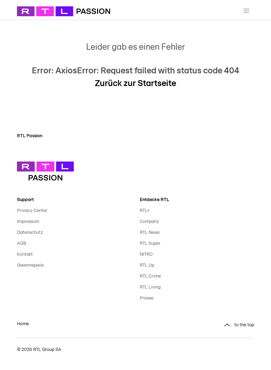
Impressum (28, 221)
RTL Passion (29, 136)
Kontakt (25, 254)
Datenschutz (30, 232)
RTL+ (145, 210)
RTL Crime (150, 276)
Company (149, 221)
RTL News (149, 232)
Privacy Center (32, 210)
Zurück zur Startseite (135, 83)
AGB (21, 243)
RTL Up (147, 265)
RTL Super (150, 243)
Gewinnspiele (30, 265)
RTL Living (150, 287)
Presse (146, 298)
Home (23, 324)
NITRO (146, 254)
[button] (197, 325)
